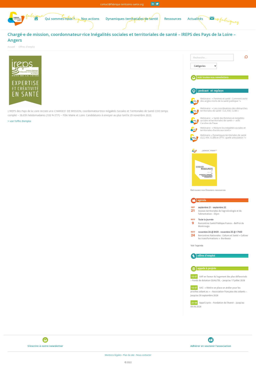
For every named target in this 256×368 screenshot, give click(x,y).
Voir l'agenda (197, 245)
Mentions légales (113, 355)
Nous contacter (143, 355)
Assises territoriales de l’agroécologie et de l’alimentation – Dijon (220, 212)
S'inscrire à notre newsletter (45, 346)
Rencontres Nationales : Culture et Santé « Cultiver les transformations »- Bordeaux (223, 237)
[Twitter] (157, 4)
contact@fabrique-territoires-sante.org (121, 4)
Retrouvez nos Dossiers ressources (208, 190)
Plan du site (128, 355)
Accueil (11, 46)
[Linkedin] (153, 4)
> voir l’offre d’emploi (19, 121)
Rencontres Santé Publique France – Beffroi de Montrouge (221, 225)
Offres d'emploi (26, 46)
